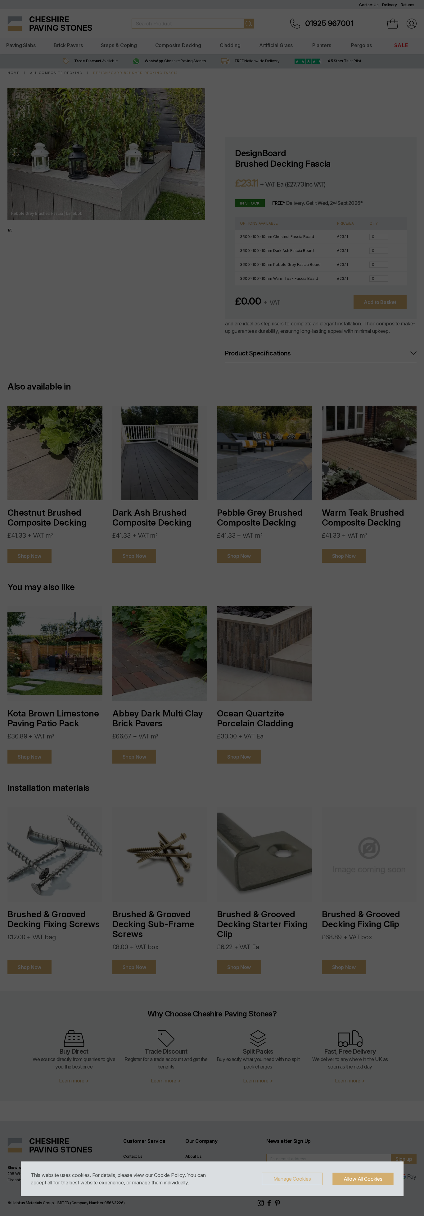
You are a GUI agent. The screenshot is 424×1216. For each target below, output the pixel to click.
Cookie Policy (169, 1175)
